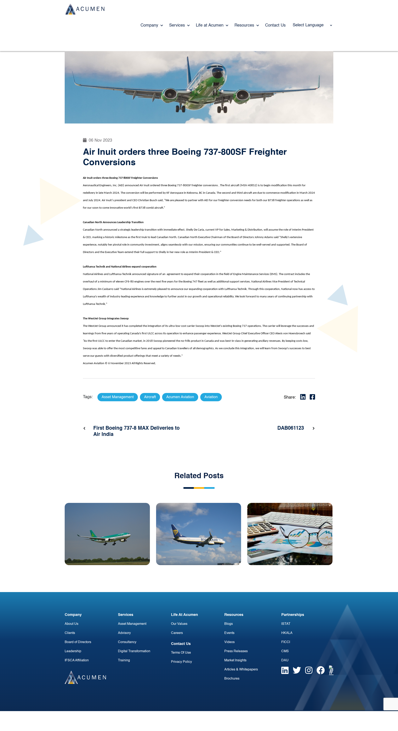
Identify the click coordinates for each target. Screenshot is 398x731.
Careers (177, 633)
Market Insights (235, 660)
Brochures (231, 678)
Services (177, 25)
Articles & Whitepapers (241, 669)
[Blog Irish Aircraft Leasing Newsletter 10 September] (107, 534)
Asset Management (132, 624)
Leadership (73, 651)
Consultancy (127, 642)
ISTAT (285, 624)
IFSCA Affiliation (77, 660)
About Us (71, 624)
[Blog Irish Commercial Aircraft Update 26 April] (198, 534)
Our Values (179, 624)
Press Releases (236, 651)
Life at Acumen (210, 25)
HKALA (286, 633)
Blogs (228, 624)
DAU (285, 660)
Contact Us (275, 25)
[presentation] (84, 428)
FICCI (285, 642)
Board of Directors (78, 642)
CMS (285, 651)
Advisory (124, 633)
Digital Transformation (134, 651)
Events (229, 633)
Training (124, 660)
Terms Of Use (181, 652)
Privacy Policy (181, 662)
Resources (244, 25)
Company (150, 25)
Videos (229, 642)
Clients (70, 633)
